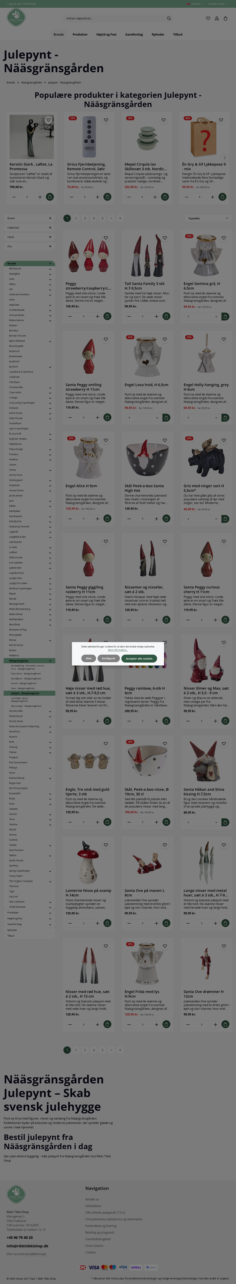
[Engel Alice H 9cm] (88, 458)
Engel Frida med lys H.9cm (142, 994)
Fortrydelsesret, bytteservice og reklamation (113, 1219)
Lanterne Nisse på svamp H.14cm (88, 892)
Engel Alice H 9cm (81, 486)
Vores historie (94, 1246)
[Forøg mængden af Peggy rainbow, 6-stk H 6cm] (156, 721)
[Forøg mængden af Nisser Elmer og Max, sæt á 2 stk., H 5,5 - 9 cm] (215, 721)
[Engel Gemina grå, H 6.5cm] (206, 255)
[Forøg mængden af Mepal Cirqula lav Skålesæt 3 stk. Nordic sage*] (155, 197)
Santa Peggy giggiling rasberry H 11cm (84, 589)
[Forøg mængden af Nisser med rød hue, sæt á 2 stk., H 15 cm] (97, 1024)
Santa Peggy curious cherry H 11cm (202, 589)
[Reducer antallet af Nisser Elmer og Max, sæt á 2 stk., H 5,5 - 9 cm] (188, 721)
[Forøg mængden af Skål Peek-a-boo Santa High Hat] (156, 518)
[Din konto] (217, 18)
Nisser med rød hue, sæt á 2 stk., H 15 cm (88, 994)
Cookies (90, 1252)
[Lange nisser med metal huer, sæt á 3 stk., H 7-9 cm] (206, 862)
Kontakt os (92, 1199)
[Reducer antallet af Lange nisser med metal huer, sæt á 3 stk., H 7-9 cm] (188, 923)
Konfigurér (108, 658)
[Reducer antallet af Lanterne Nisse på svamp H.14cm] (70, 923)
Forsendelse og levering (100, 1226)
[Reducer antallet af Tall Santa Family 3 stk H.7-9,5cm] (129, 316)
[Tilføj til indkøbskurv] (50, 197)
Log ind (11, 4)
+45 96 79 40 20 (20, 1237)
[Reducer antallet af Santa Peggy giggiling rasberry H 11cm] (70, 620)
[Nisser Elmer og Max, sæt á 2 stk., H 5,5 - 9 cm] (206, 660)
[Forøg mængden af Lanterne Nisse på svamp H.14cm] (97, 923)
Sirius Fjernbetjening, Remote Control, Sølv (86, 166)
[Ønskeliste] (208, 18)
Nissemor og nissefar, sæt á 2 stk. (144, 589)
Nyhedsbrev (93, 1206)
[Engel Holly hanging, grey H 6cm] (206, 356)
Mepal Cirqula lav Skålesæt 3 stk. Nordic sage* (144, 166)
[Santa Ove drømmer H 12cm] (206, 963)
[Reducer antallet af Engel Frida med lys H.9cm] (129, 1024)
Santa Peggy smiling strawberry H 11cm (83, 387)
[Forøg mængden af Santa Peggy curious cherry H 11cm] (215, 620)
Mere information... (118, 649)
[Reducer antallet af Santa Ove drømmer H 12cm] (188, 1024)
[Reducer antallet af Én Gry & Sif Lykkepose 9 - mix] (186, 197)
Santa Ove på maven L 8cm (145, 892)
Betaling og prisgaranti (99, 1232)
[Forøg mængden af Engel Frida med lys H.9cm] (156, 1024)
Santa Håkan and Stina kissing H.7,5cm (204, 791)
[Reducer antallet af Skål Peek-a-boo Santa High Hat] (129, 518)
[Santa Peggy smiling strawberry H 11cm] (88, 356)
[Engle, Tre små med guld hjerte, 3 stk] (88, 761)
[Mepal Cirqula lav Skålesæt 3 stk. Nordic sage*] (147, 137)
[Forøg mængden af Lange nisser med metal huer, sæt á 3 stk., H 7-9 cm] (215, 923)
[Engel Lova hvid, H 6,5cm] (147, 356)
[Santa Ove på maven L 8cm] (147, 862)
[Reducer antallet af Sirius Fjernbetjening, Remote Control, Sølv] (71, 197)
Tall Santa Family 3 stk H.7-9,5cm (144, 285)
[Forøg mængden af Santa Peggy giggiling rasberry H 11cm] (97, 620)
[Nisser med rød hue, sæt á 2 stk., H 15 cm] (88, 963)
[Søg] (169, 18)
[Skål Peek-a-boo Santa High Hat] (147, 458)
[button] (50, 264)
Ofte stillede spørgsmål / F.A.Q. (105, 1213)
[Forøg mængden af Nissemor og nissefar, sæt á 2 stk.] (156, 620)
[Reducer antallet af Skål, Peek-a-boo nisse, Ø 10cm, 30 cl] (129, 822)
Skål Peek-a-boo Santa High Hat (144, 488)
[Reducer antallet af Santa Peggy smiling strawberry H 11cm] (70, 417)
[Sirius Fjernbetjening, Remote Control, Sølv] (89, 137)
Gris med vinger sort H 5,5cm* (204, 488)
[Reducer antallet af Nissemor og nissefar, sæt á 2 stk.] (129, 620)
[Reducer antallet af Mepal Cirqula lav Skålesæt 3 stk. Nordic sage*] (129, 197)
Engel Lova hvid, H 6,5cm (146, 384)
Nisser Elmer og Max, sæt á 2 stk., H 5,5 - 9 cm (206, 690)
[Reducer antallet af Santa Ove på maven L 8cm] (129, 923)
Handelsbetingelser (98, 1239)
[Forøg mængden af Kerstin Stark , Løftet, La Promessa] (40, 197)
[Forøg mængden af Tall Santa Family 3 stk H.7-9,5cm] (156, 316)
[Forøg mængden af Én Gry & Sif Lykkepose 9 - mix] (212, 197)
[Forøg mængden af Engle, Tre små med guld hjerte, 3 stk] (97, 822)
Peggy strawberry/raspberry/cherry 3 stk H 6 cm (88, 285)
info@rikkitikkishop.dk (27, 1245)
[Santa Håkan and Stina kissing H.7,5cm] (206, 761)
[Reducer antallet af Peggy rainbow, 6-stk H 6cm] (129, 721)
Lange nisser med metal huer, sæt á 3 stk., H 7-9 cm (205, 892)
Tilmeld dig (29, 4)
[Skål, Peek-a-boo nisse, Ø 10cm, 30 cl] (147, 761)
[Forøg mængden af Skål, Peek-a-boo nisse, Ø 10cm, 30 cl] (156, 822)
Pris (9, 246)
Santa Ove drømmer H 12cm (204, 994)
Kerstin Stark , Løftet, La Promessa (31, 166)
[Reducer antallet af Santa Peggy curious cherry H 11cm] (188, 620)
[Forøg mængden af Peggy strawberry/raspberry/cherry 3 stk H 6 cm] (97, 316)
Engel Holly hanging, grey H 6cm (206, 387)
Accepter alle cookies (139, 658)
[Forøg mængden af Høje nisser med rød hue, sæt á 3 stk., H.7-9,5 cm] (97, 721)
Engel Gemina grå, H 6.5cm (202, 285)
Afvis (89, 658)
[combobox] (114, 18)
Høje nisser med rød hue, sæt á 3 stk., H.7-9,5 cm (88, 690)
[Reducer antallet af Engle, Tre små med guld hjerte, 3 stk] (70, 822)
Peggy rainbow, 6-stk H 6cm (145, 690)
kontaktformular (35, 1254)
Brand (11, 218)
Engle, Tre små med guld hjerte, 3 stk (87, 791)
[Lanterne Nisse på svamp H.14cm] (88, 862)
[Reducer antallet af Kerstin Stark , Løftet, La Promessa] (14, 197)
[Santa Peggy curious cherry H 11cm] (206, 559)
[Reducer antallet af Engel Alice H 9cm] (70, 518)
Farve (10, 237)
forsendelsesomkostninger (141, 1278)
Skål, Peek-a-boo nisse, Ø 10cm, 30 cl (147, 791)
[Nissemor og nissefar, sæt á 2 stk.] (147, 559)
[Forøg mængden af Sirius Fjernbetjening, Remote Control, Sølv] (97, 197)
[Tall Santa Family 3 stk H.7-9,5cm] (147, 255)
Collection (13, 227)
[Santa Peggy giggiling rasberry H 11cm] (88, 559)
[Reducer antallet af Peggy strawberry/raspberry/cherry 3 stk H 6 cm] (70, 316)
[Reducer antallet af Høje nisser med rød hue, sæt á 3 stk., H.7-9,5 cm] (70, 721)
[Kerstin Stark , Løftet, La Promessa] (32, 137)
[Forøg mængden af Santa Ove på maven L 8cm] (156, 923)
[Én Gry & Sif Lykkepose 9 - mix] (204, 137)
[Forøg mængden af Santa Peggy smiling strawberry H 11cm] (97, 417)
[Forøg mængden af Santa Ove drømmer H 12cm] (215, 1024)
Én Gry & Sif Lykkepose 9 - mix (204, 166)
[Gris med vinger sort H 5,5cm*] (206, 458)
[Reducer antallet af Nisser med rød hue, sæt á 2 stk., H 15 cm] (70, 1024)
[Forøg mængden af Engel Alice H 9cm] (97, 518)
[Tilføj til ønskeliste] (48, 120)
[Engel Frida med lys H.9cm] (147, 963)
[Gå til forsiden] (16, 17)
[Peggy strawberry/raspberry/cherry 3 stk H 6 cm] (88, 255)
